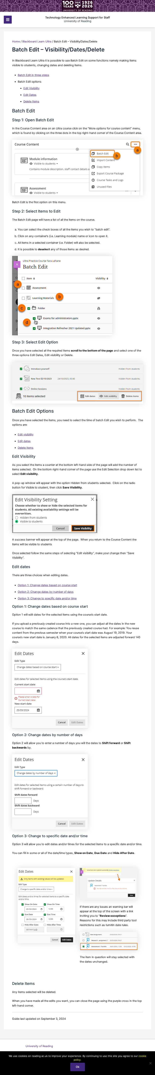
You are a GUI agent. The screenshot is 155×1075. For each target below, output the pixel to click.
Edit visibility (25, 434)
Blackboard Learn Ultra (36, 41)
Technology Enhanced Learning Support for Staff (77, 17)
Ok (77, 1067)
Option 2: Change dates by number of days (46, 592)
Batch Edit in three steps (33, 75)
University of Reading (39, 1046)
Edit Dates (29, 95)
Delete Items (31, 101)
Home (16, 41)
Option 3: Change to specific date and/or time (47, 598)
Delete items (25, 447)
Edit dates (24, 441)
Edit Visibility (31, 88)
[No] (150, 1063)
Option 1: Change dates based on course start (47, 585)
